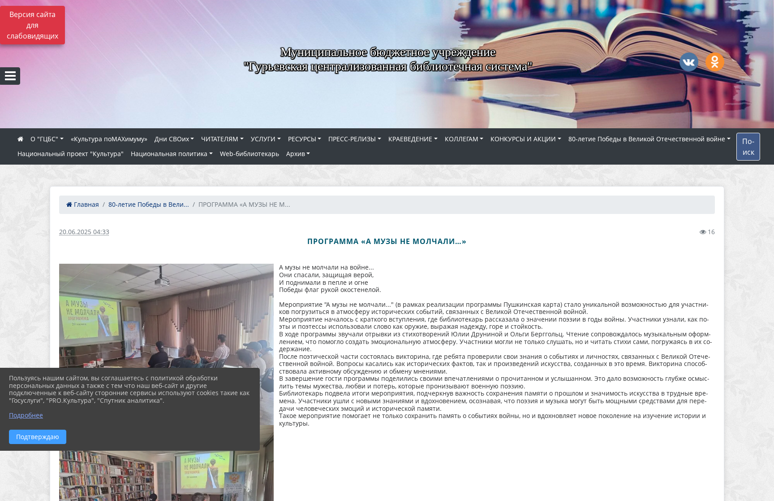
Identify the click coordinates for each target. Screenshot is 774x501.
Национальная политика (169, 153)
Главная (85, 204)
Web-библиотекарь (249, 153)
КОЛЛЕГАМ (461, 139)
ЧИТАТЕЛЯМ (219, 139)
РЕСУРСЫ (302, 139)
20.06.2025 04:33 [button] (84, 231)
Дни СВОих (172, 139)
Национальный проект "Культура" (70, 153)
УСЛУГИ (263, 139)
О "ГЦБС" (44, 139)
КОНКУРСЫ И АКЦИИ (523, 139)
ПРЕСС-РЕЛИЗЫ (352, 139)
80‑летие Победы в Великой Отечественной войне (646, 139)
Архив (295, 153)
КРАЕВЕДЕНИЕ (410, 139)
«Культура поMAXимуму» (109, 139)
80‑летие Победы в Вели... (148, 204)
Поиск (748, 146)
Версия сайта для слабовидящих (32, 25)
